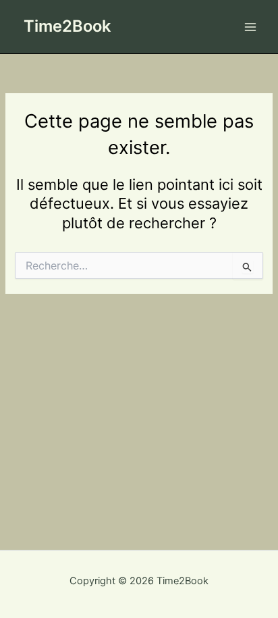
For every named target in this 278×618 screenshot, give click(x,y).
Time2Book (67, 26)
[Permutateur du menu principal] (250, 27)
